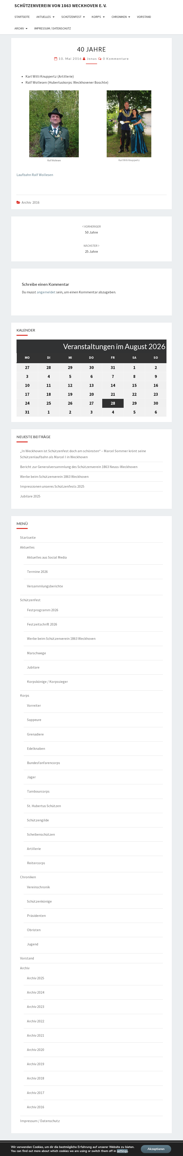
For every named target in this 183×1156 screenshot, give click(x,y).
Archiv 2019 (35, 1064)
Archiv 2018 (35, 1078)
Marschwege (36, 653)
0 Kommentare (116, 58)
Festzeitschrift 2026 (42, 624)
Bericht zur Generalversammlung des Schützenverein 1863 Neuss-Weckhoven (78, 466)
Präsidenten (36, 915)
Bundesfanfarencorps (43, 762)
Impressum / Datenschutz (52, 28)
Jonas (92, 58)
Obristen (34, 930)
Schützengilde (38, 820)
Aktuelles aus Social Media (47, 557)
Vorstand (144, 17)
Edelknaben (36, 748)
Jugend (32, 944)
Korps (96, 17)
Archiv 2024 (35, 992)
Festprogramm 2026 (42, 610)
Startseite (22, 17)
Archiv (19, 28)
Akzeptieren (156, 1149)
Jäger (31, 777)
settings (122, 1151)
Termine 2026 (37, 571)
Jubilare (33, 667)
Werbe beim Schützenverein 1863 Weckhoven (54, 476)
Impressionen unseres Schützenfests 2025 (52, 486)
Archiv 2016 (31, 202)
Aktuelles (43, 17)
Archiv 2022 (35, 1021)
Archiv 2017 (35, 1092)
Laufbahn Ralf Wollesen (35, 174)
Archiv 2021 (35, 1035)
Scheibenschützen (41, 834)
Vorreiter (34, 705)
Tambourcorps (38, 791)
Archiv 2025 (35, 978)
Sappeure (34, 719)
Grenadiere (35, 734)
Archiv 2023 (35, 1006)
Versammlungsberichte (45, 586)
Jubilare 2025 (30, 496)
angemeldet (46, 292)
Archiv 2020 (35, 1049)
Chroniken (119, 17)
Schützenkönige (39, 901)
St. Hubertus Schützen (44, 806)
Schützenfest (71, 17)
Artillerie (34, 848)
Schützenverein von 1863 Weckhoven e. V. (60, 5)
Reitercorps (36, 863)
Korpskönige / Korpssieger (47, 681)
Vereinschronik (38, 887)
